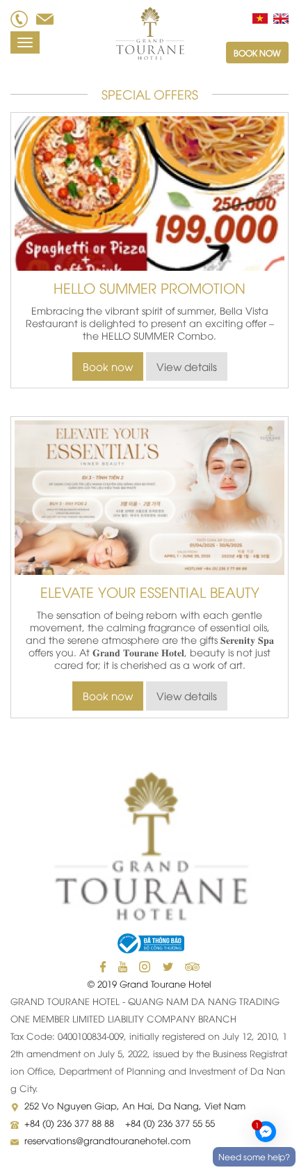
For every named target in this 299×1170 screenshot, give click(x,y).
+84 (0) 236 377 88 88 (70, 1122)
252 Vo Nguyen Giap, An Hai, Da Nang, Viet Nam (134, 1105)
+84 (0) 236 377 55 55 (170, 1122)
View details (186, 366)
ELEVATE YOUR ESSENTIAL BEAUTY (149, 591)
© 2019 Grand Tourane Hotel (149, 983)
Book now (257, 52)
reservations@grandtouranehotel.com (107, 1140)
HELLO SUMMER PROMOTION (149, 287)
